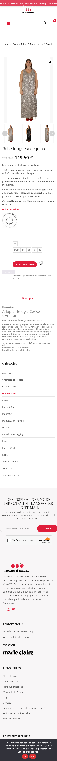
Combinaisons (9, 386)
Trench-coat (8, 468)
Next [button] (52, 133)
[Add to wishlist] (42, 264)
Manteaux (7, 413)
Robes (5, 454)
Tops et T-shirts (10, 461)
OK (25, 756)
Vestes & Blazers (10, 475)
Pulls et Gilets (9, 448)
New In (5, 427)
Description (28, 298)
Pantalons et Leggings (13, 434)
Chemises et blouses (12, 379)
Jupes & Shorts (9, 407)
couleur (6, 244)
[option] (28, 90)
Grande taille (19, 44)
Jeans (5, 400)
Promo (5, 441)
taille (5, 250)
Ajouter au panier (25, 264)
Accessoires (8, 372)
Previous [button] (5, 133)
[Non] (53, 749)
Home (6, 44)
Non (33, 756)
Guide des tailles (10, 209)
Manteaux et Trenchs (13, 420)
